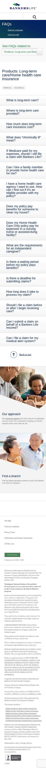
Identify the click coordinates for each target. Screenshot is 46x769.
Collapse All (19, 88)
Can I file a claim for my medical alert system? (22, 339)
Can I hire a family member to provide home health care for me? (25, 170)
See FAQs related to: (16, 46)
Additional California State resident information (22, 718)
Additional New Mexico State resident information (23, 716)
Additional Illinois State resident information (21, 709)
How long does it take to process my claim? (22, 293)
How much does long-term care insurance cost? (24, 125)
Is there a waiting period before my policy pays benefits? (22, 264)
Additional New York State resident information (21, 711)
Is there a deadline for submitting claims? (21, 280)
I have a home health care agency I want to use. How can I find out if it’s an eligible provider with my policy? (24, 189)
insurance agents (12, 418)
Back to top (25, 354)
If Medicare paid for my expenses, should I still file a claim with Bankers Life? (24, 153)
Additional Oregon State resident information (21, 713)
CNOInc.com (9, 544)
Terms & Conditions (11, 527)
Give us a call (13, 35)
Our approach (11, 414)
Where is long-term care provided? (22, 112)
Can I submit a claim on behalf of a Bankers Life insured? (22, 324)
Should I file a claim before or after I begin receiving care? (24, 308)
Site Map (7, 521)
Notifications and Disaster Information (18, 538)
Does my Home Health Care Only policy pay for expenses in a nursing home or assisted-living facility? (22, 229)
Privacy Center (9, 532)
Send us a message (15, 30)
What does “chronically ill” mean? (23, 139)
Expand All (7, 88)
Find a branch (11, 476)
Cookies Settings (12, 554)
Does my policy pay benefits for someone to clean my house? (22, 209)
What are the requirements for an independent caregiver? (24, 248)
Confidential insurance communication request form (23, 721)
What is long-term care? (22, 100)
